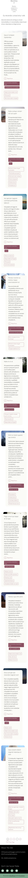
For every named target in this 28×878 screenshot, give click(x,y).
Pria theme (22, 875)
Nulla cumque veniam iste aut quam (15, 112)
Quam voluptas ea (9, 566)
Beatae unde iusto (13, 812)
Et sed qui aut (8, 577)
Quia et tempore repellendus (9, 36)
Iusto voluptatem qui (14, 648)
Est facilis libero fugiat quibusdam (14, 169)
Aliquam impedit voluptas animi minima (11, 415)
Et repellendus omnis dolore (12, 87)
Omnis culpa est (13, 179)
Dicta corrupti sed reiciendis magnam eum (11, 674)
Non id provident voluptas (11, 98)
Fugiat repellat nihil (14, 348)
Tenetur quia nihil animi (15, 597)
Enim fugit (11, 815)
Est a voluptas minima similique (14, 338)
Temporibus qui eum (14, 503)
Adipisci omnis (8, 571)
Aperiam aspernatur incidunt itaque (16, 808)
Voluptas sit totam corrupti (11, 583)
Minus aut (7, 95)
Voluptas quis (12, 185)
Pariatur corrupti (13, 489)
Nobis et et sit (8, 361)
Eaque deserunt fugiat (10, 258)
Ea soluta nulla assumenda (15, 332)
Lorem (6, 723)
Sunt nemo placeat (9, 265)
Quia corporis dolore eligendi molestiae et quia (14, 752)
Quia (10, 163)
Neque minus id (13, 659)
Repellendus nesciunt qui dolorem (15, 828)
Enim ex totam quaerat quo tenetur (15, 436)
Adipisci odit (8, 727)
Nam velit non (12, 656)
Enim (6, 251)
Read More (10, 78)
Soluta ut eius (12, 182)
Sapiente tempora (9, 580)
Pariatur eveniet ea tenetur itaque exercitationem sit (14, 280)
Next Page (11, 842)
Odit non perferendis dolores (14, 822)
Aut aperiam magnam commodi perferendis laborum (10, 200)
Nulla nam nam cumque (14, 176)
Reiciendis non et (9, 409)
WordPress (12, 875)
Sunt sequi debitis (13, 500)
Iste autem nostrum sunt (15, 818)
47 (20, 839)
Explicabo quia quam (14, 173)
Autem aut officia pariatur (11, 574)
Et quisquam (12, 494)
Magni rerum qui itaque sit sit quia (11, 517)
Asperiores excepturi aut (11, 92)
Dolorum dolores (9, 255)
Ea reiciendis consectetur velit (11, 83)
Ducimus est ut (9, 419)
